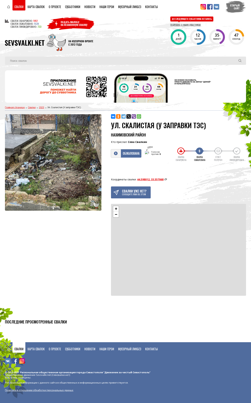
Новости (89, 7)
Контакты (151, 7)
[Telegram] (123, 116)
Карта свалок (36, 7)
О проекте (55, 7)
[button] (116, 209)
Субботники (72, 7)
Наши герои (106, 7)
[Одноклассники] (118, 116)
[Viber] (134, 116)
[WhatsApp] (139, 116)
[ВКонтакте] (113, 116)
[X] (128, 116)
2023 (41, 107)
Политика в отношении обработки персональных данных (39, 390)
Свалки (19, 7)
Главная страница (15, 107)
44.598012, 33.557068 (150, 179)
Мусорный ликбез (129, 7)
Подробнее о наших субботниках (185, 24)
